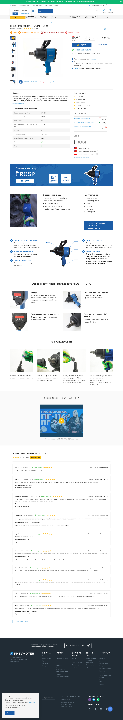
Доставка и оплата (24, 5)
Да (15, 13)
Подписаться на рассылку (75, 645)
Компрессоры (60, 656)
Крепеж (58, 674)
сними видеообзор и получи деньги (55, 82)
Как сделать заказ (105, 666)
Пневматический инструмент (23, 22)
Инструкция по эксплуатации (82, 118)
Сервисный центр (91, 658)
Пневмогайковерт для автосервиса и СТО (54, 22)
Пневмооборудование (63, 676)
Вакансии (102, 658)
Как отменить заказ (105, 668)
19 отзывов (37, 28)
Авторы (101, 684)
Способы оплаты (77, 662)
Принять (10, 713)
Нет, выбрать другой (24, 13)
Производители (46, 658)
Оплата (76, 68)
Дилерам (102, 661)
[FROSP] (30, 17)
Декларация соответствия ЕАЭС (82, 126)
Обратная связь (48, 698)
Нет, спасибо (37, 695)
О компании (48, 5)
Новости (44, 656)
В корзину (83, 45)
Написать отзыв (35, 457)
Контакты (56, 5)
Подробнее (31, 702)
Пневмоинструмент (62, 658)
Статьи (101, 656)
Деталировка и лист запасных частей (84, 122)
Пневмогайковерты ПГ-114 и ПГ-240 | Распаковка (61, 439)
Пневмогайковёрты (37, 22)
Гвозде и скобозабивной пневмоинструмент (62, 669)
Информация (104, 653)
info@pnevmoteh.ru (97, 5)
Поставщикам (103, 663)
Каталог (59, 653)
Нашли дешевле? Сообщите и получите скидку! (86, 53)
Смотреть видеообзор (30, 82)
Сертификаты (46, 661)
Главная (12, 22)
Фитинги (59, 665)
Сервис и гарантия (37, 5)
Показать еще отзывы (21, 621)
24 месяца (93, 59)
